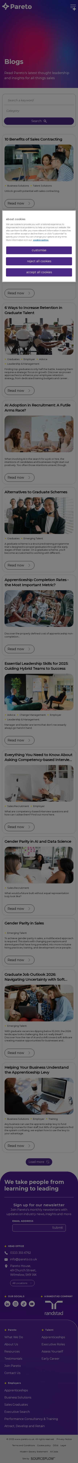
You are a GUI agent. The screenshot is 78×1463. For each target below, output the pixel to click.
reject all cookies (39, 261)
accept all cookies (39, 272)
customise (39, 250)
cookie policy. (41, 240)
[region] (39, 246)
